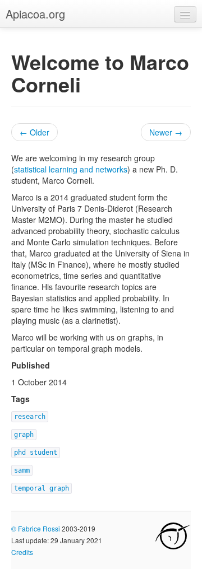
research (29, 417)
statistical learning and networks (70, 169)
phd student (35, 452)
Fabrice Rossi (39, 528)
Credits (22, 552)
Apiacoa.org (35, 14)
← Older (34, 132)
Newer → (165, 132)
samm (22, 470)
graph (24, 435)
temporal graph (41, 488)
